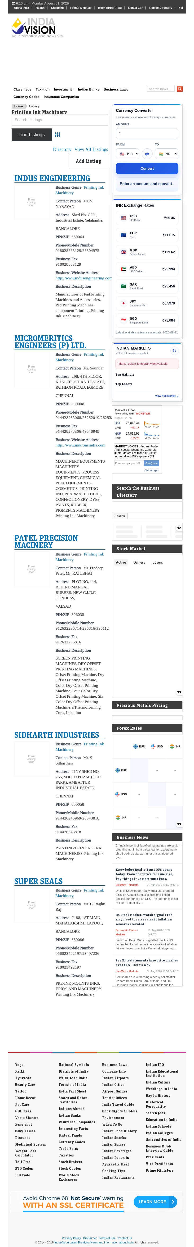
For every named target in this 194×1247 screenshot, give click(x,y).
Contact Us (125, 1238)
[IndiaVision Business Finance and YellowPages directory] (37, 27)
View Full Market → (167, 395)
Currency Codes (26, 97)
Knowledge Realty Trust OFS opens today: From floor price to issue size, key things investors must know (144, 865)
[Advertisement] (130, 49)
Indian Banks (88, 89)
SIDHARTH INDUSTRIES (56, 735)
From (120, 144)
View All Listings (91, 149)
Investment (63, 89)
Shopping (57, 7)
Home (18, 106)
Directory (62, 149)
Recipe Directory (160, 7)
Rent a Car (135, 7)
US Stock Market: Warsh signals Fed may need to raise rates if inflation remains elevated (144, 910)
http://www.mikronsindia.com (80, 445)
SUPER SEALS (38, 881)
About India (21, 7)
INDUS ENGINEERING (52, 178)
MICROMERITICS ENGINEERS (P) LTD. (50, 341)
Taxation (43, 89)
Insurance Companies (61, 97)
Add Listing (88, 161)
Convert (147, 168)
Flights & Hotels (81, 7)
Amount (122, 124)
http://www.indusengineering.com (84, 278)
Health (40, 7)
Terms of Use (107, 1238)
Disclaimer (90, 1238)
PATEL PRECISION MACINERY (46, 541)
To (157, 144)
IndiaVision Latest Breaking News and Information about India (94, 1242)
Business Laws (116, 89)
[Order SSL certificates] (97, 1211)
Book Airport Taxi (110, 7)
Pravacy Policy (71, 1238)
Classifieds (22, 89)
